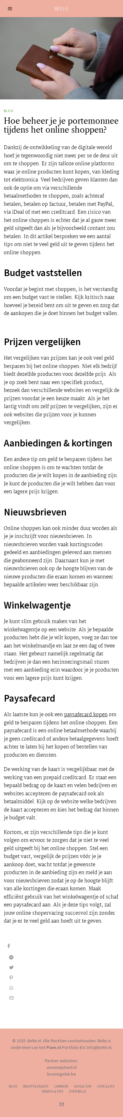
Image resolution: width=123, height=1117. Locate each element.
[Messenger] (11, 957)
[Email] (11, 998)
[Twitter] (11, 967)
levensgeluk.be (61, 1074)
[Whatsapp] (11, 988)
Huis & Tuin (82, 1086)
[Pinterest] (11, 978)
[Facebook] (9, 946)
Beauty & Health (35, 1086)
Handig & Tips (52, 1091)
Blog (9, 111)
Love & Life (105, 1086)
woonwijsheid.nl (62, 1067)
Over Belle (77, 1091)
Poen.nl (53, 1047)
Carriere (61, 1086)
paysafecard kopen (86, 715)
